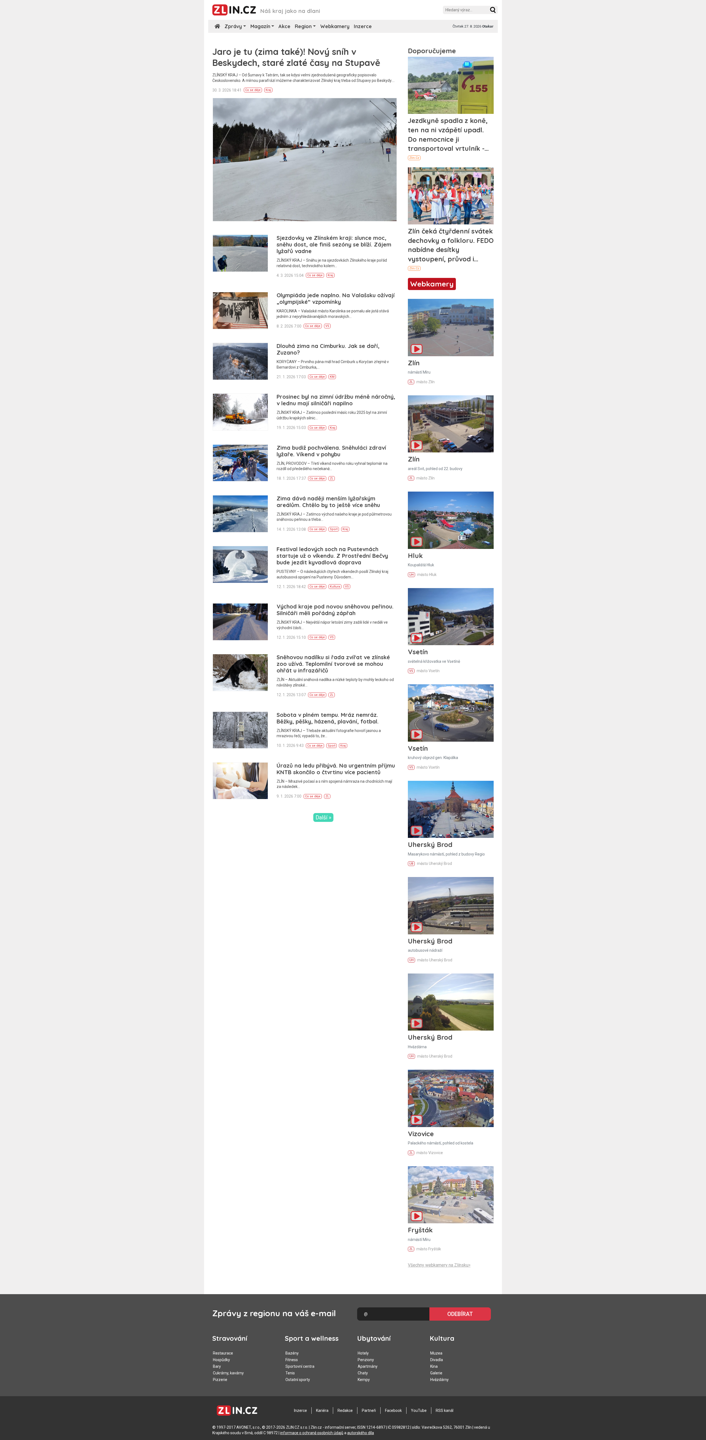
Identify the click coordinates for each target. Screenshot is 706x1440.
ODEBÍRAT (460, 1314)
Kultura (335, 586)
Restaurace (223, 1353)
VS (327, 326)
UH (411, 574)
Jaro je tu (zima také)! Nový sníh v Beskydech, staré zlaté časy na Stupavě (296, 57)
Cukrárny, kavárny (228, 1373)
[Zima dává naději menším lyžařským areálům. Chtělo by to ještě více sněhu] (240, 513)
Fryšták (420, 1230)
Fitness (291, 1360)
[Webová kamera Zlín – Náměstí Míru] (451, 327)
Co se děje (253, 90)
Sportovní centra (299, 1366)
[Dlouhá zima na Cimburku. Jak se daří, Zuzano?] (240, 361)
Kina (434, 1366)
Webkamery (334, 26)
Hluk (415, 555)
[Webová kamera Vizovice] (451, 1098)
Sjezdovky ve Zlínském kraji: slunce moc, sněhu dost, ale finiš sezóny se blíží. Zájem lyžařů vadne (334, 244)
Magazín (260, 26)
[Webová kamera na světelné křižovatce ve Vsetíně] (451, 616)
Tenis (290, 1373)
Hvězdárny (439, 1379)
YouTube (419, 1410)
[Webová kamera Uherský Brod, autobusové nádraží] (451, 905)
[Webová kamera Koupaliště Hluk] (451, 520)
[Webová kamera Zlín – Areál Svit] (451, 423)
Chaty (363, 1373)
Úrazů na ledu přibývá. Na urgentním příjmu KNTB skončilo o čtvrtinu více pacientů (336, 769)
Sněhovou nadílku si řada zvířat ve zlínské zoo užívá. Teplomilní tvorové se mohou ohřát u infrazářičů (333, 664)
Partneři (369, 1410)
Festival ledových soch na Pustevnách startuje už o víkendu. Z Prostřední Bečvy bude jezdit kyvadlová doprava (332, 556)
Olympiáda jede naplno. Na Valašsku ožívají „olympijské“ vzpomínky (336, 298)
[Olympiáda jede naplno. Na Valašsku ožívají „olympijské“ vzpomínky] (240, 310)
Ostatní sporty (297, 1379)
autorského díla (360, 1433)
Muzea (436, 1353)
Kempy (364, 1379)
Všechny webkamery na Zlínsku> (439, 1265)
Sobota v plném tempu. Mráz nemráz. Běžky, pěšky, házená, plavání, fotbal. (328, 718)
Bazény (292, 1353)
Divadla (436, 1360)
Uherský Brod (430, 844)
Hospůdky (221, 1360)
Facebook (393, 1410)
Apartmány (368, 1366)
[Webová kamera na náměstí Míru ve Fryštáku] (451, 1194)
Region (303, 26)
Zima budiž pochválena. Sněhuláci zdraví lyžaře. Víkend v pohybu (331, 451)
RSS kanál (444, 1410)
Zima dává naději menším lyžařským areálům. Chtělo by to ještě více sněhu (328, 501)
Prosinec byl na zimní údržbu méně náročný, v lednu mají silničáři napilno (336, 400)
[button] (493, 10)
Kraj (268, 90)
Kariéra (322, 1410)
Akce (284, 26)
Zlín (414, 363)
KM (332, 377)
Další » (323, 817)
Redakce (345, 1410)
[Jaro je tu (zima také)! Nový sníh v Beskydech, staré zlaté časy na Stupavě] (305, 159)
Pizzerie (220, 1379)
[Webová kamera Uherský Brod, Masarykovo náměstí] (451, 809)
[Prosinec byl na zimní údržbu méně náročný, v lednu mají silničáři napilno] (240, 412)
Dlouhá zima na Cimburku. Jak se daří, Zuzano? (328, 349)
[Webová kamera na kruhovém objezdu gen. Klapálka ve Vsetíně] (451, 712)
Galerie (436, 1373)
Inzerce (363, 26)
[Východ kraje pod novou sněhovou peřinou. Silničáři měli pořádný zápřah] (240, 622)
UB (411, 863)
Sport (334, 529)
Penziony (366, 1360)
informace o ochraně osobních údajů (311, 1433)
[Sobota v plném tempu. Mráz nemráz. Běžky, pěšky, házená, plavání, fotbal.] (240, 730)
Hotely (363, 1353)
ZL (331, 478)
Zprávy (233, 26)
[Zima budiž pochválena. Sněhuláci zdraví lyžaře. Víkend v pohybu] (240, 463)
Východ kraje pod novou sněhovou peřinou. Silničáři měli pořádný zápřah (335, 609)
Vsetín (418, 652)
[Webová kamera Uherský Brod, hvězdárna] (451, 1002)
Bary (217, 1366)
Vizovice (421, 1134)
